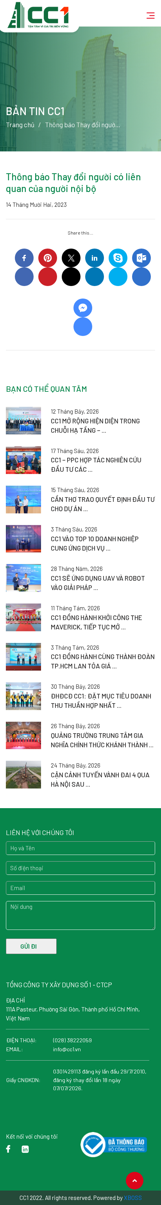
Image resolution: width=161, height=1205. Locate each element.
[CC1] (39, 10)
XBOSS (133, 1197)
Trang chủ (20, 124)
